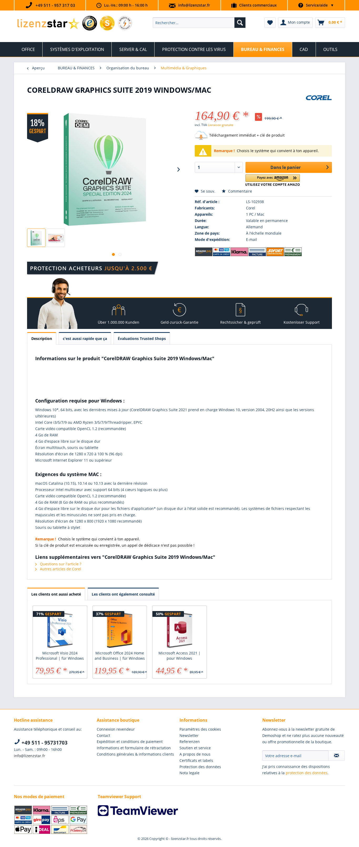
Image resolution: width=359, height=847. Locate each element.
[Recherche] (239, 22)
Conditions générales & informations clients (135, 754)
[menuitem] (199, 22)
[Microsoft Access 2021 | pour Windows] (179, 629)
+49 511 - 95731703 (44, 742)
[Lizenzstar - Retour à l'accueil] (48, 23)
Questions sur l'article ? (60, 563)
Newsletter (189, 735)
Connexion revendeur (116, 729)
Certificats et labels (196, 760)
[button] (272, 180)
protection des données (306, 772)
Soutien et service (195, 747)
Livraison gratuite (220, 125)
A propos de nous (195, 754)
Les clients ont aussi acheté (56, 594)
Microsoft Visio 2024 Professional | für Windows (60, 655)
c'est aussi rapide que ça (85, 338)
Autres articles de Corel (60, 568)
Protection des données (200, 766)
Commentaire (239, 191)
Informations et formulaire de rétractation (134, 747)
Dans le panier (285, 167)
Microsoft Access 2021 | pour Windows (179, 655)
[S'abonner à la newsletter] (336, 755)
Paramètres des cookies (200, 729)
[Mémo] (270, 22)
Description (41, 338)
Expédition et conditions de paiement (130, 741)
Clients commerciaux (258, 5)
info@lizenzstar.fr (194, 5)
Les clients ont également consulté (123, 594)
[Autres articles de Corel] (319, 104)
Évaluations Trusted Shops (142, 338)
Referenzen (190, 741)
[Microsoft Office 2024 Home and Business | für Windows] (120, 629)
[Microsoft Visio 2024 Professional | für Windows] (60, 629)
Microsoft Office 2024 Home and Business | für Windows (120, 655)
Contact (103, 735)
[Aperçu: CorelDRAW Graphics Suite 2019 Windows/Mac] (36, 238)
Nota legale (189, 772)
